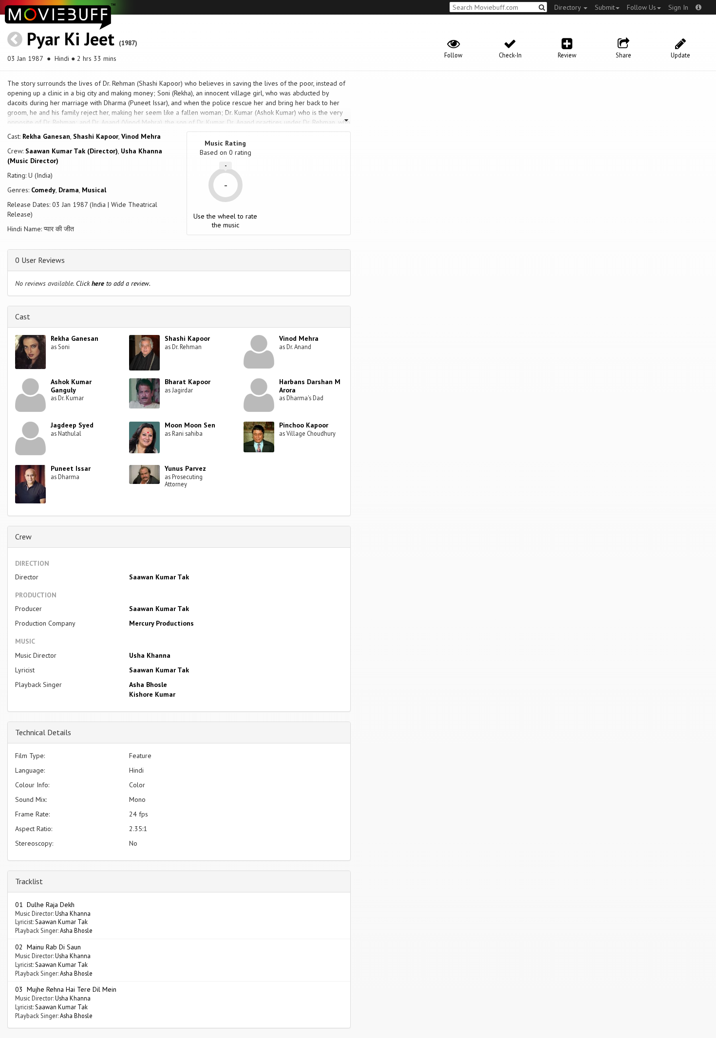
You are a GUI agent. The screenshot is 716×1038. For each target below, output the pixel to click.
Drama (68, 189)
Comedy (43, 189)
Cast (22, 316)
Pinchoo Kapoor (303, 425)
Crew (23, 536)
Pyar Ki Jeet (70, 38)
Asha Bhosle (148, 684)
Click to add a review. (113, 283)
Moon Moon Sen (190, 425)
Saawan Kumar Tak (159, 577)
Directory (568, 7)
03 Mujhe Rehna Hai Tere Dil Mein (65, 989)
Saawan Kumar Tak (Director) (71, 151)
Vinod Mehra (141, 136)
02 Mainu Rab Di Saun (48, 947)
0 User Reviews (40, 260)
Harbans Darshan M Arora (309, 385)
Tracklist (29, 881)
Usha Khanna (149, 655)
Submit (605, 7)
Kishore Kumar (152, 694)
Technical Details (43, 732)
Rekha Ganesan (46, 136)
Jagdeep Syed (72, 425)
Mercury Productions (161, 623)
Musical (94, 189)
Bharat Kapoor (187, 381)
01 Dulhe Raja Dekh (45, 904)
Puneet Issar (71, 468)
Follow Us (641, 7)
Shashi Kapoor (95, 136)
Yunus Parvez (185, 468)
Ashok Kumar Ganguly (71, 385)
